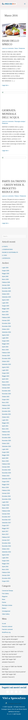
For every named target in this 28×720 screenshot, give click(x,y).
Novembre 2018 (6, 499)
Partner (4, 602)
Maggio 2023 (5, 376)
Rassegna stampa (20, 121)
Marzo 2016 (5, 569)
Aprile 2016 (5, 566)
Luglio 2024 (5, 338)
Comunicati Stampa (7, 590)
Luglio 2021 (5, 420)
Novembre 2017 (6, 519)
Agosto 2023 (5, 367)
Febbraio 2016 (6, 572)
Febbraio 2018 (6, 511)
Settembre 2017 (6, 522)
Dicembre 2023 (6, 358)
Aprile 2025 (5, 311)
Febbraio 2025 (6, 317)
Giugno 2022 (5, 399)
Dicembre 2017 (6, 516)
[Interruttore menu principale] (25, 4)
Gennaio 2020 (6, 467)
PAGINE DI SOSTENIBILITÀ (10, 252)
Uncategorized (6, 611)
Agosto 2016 (5, 555)
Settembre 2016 (6, 552)
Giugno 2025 (5, 305)
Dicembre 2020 (6, 437)
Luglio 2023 (5, 370)
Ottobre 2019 (5, 475)
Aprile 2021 (5, 426)
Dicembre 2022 (6, 390)
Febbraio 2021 (6, 431)
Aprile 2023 (5, 379)
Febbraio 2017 (6, 537)
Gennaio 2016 (6, 575)
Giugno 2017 (5, 525)
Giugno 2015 (5, 581)
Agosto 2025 (5, 300)
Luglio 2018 (5, 502)
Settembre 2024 (6, 332)
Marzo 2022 (5, 402)
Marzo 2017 (5, 534)
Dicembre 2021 (6, 411)
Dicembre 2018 (6, 496)
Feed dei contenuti (7, 626)
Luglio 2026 (5, 267)
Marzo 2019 (5, 487)
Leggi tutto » (5, 85)
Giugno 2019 (5, 481)
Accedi (4, 623)
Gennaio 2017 (6, 540)
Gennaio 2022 (6, 408)
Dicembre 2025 (6, 288)
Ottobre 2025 (5, 294)
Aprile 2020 (5, 458)
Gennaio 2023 (6, 388)
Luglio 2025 (5, 303)
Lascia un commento (8, 48)
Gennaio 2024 (6, 355)
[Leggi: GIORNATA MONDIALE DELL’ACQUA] (14, 99)
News (16, 48)
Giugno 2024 (5, 341)
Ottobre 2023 (5, 361)
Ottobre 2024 (5, 329)
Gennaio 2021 (6, 434)
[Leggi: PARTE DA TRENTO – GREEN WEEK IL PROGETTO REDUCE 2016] (14, 167)
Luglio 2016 (5, 557)
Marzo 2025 (5, 314)
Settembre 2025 (6, 297)
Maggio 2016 (5, 563)
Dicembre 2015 (6, 578)
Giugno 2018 (5, 505)
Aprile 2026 (5, 276)
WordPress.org (6, 632)
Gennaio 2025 (6, 320)
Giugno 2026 (5, 270)
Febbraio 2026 (6, 282)
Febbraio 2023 (6, 385)
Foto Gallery (5, 593)
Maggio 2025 (5, 308)
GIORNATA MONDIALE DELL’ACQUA (10, 114)
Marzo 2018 (5, 508)
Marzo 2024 (5, 349)
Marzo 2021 (5, 429)
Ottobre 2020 (5, 443)
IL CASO (4, 255)
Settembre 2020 (6, 446)
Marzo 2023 (5, 382)
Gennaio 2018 (6, 514)
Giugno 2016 (5, 560)
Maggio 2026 (5, 273)
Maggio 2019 (5, 484)
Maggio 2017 (5, 528)
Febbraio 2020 (6, 464)
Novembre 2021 (6, 414)
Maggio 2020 (5, 455)
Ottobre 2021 (5, 417)
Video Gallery (6, 614)
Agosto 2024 (5, 335)
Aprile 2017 (5, 531)
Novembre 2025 (6, 291)
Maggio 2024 (5, 344)
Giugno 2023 (5, 373)
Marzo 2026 (5, 279)
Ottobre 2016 (5, 549)
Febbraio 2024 (6, 352)
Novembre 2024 (6, 326)
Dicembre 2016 (6, 543)
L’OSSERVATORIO (7, 249)
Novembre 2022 (6, 393)
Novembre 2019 (6, 473)
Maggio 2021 (5, 423)
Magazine (4, 596)
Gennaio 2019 (6, 493)
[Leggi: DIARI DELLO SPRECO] (14, 30)
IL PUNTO (5, 246)
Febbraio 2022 (6, 405)
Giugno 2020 (5, 452)
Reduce (17, 196)
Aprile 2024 (5, 346)
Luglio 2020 (5, 449)
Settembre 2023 (6, 364)
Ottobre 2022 (5, 396)
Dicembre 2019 (6, 470)
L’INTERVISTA (6, 258)
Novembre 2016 (6, 546)
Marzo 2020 (5, 461)
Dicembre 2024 (6, 323)
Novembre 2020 (6, 440)
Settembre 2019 (6, 478)
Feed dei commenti (7, 629)
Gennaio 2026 (6, 285)
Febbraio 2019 (6, 490)
